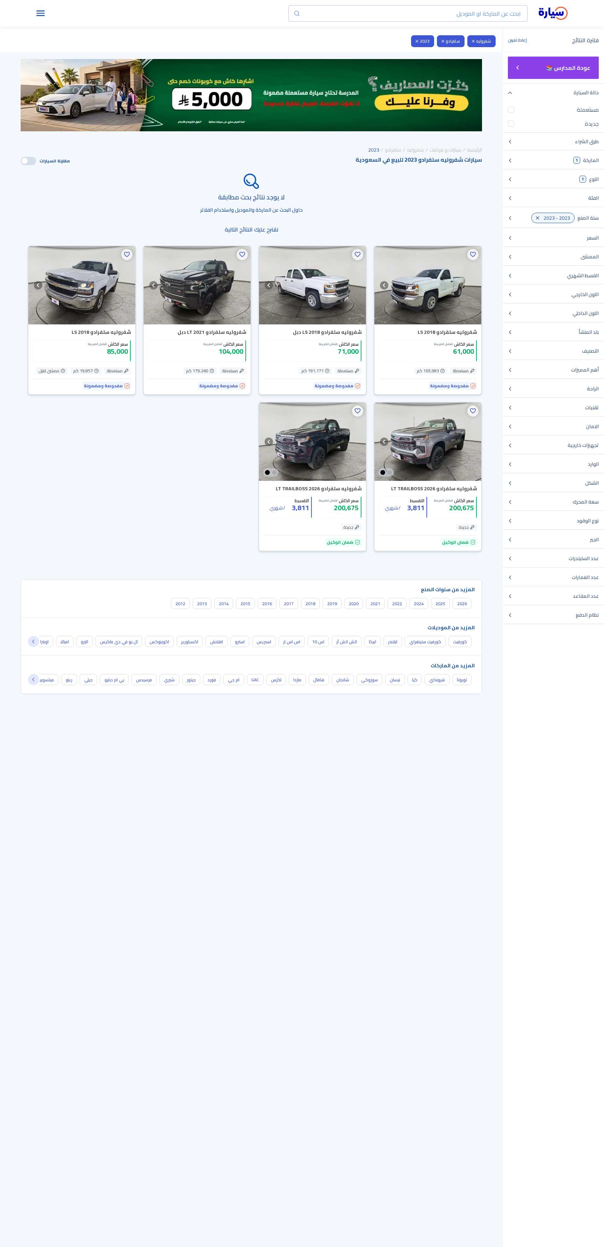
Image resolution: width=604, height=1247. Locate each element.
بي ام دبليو (114, 680)
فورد (212, 680)
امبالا (64, 642)
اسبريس (264, 642)
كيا (414, 680)
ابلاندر (392, 642)
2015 (245, 604)
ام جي (233, 680)
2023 (425, 41)
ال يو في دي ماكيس (119, 642)
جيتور (191, 680)
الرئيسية (474, 149)
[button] (473, 254)
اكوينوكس (159, 642)
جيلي (88, 680)
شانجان (342, 680)
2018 (310, 604)
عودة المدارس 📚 (568, 68)
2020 (354, 604)
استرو (240, 642)
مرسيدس (144, 680)
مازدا (297, 680)
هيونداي (437, 680)
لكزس (276, 680)
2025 (440, 604)
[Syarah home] (553, 14)
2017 (289, 604)
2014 (224, 604)
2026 (462, 604)
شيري (169, 680)
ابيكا (372, 642)
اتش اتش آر (346, 642)
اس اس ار (291, 642)
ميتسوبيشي (43, 680)
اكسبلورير (189, 642)
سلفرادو (453, 41)
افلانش (216, 642)
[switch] (28, 161)
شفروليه (483, 41)
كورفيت (460, 642)
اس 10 (318, 642)
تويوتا (462, 680)
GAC (255, 680)
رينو (69, 680)
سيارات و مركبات (445, 149)
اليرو (84, 642)
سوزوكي (369, 680)
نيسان (395, 680)
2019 (332, 604)
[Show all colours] (386, 472)
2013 (202, 604)
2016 (267, 604)
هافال (318, 680)
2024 (419, 604)
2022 (397, 604)
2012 (180, 604)
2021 (375, 604)
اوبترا (44, 642)
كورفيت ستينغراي (425, 642)
